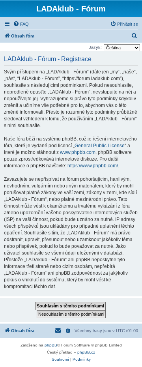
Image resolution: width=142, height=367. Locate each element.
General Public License (100, 145)
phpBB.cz (86, 352)
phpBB (51, 345)
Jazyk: (95, 47)
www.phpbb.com (77, 152)
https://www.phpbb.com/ (92, 166)
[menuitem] (21, 24)
